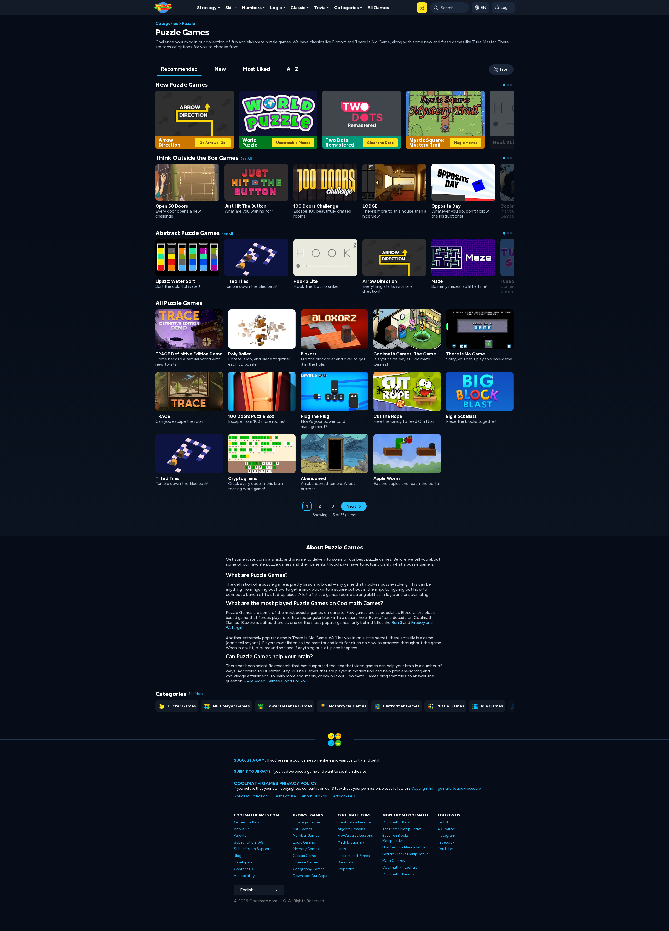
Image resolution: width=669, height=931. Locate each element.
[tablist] (229, 69)
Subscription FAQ (249, 842)
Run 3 (396, 622)
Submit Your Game (252, 771)
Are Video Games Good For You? (278, 680)
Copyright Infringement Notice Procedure (446, 788)
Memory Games (306, 849)
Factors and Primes (354, 855)
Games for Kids (246, 822)
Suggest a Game (250, 760)
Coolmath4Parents (398, 874)
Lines (342, 849)
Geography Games (308, 869)
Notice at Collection (251, 796)
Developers (243, 862)
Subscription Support (252, 849)
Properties (346, 869)
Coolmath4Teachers (399, 867)
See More (195, 693)
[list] (334, 399)
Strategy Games (306, 822)
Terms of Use (285, 796)
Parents (240, 835)
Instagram (446, 835)
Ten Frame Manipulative (402, 829)
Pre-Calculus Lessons (355, 835)
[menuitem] (208, 7)
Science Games (306, 862)
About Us (242, 829)
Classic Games (305, 855)
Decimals (345, 862)
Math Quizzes (393, 860)
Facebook (446, 842)
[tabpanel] (334, 302)
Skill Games (302, 829)
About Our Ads (314, 796)
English (246, 889)
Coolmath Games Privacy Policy (275, 783)
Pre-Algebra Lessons (355, 822)
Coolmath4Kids (395, 822)
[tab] (179, 69)
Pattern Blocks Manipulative (405, 854)
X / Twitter (446, 829)
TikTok (443, 822)
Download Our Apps (310, 876)
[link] (194, 119)
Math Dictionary (351, 842)
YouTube (445, 849)
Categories (166, 23)
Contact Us (243, 869)
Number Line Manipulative (403, 847)
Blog (237, 855)
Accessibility (244, 876)
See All (246, 158)
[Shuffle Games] (422, 7)
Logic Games (304, 842)
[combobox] (449, 7)
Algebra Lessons (351, 829)
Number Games (306, 835)
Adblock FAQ (344, 796)
